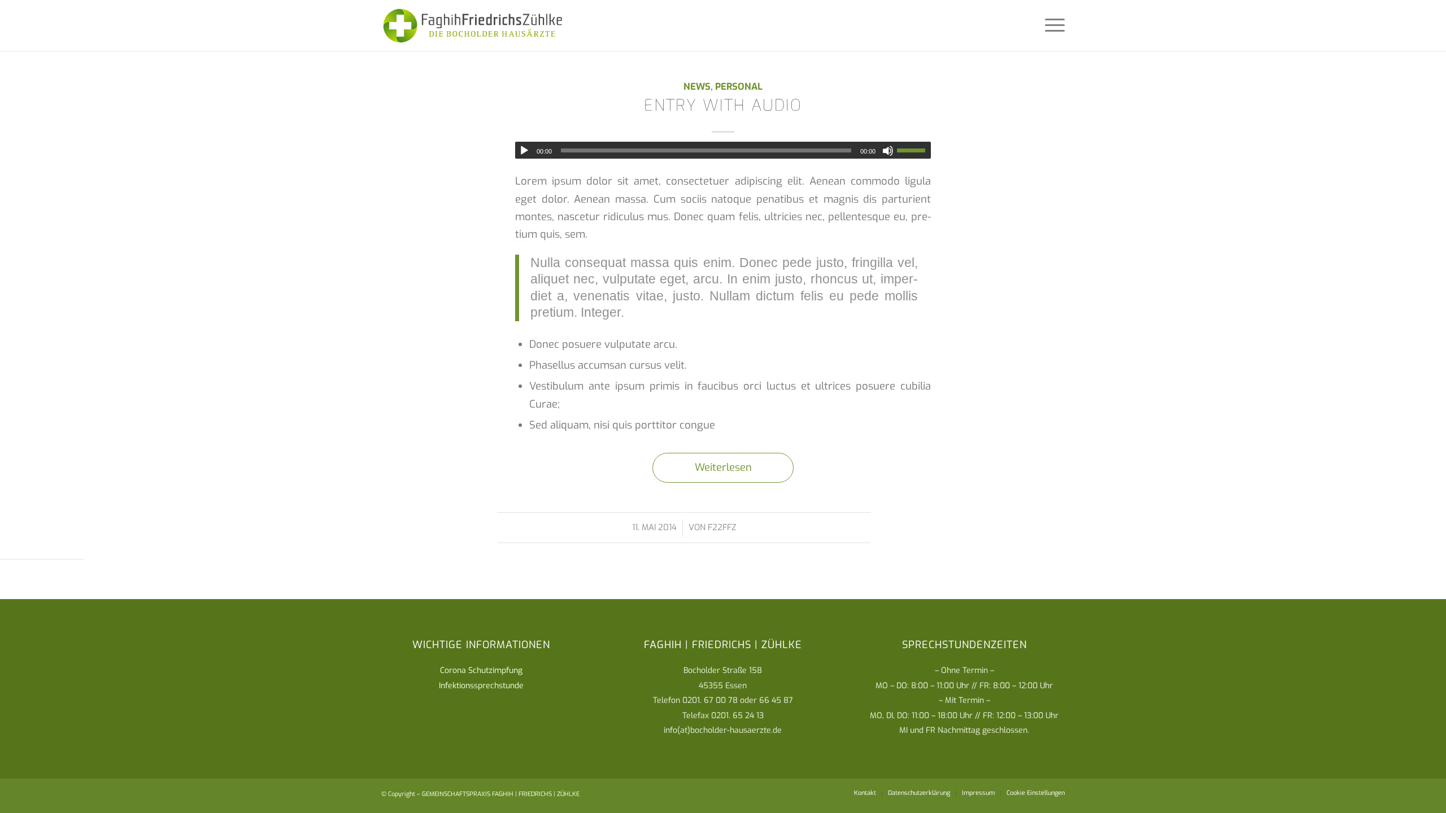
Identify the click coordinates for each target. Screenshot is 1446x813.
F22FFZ (722, 527)
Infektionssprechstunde (481, 685)
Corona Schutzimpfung (481, 670)
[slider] (914, 150)
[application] (723, 150)
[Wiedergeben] (524, 150)
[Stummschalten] (888, 150)
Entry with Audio (723, 105)
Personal (739, 86)
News (697, 86)
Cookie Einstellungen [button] (1036, 793)
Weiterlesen (723, 467)
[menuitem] (865, 793)
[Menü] (1051, 25)
